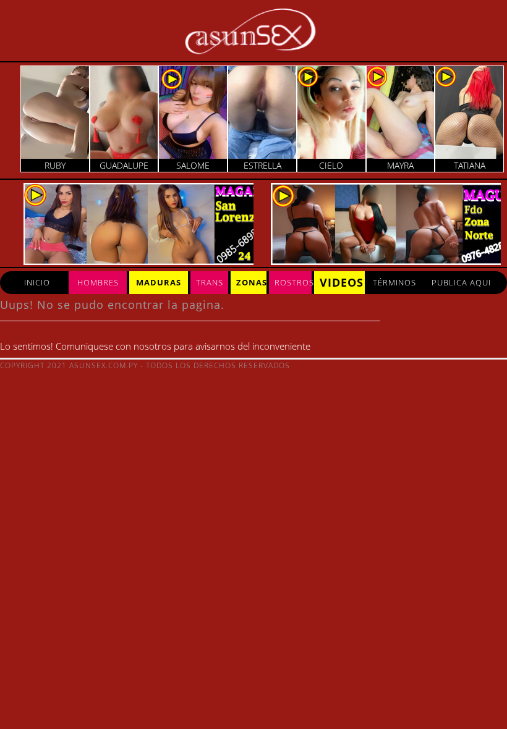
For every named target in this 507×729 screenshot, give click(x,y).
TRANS (209, 282)
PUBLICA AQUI (461, 282)
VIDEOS (342, 282)
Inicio (37, 282)
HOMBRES (98, 282)
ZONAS (251, 282)
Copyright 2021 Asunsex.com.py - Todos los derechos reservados (145, 365)
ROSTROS (293, 282)
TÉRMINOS (394, 282)
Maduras (158, 282)
